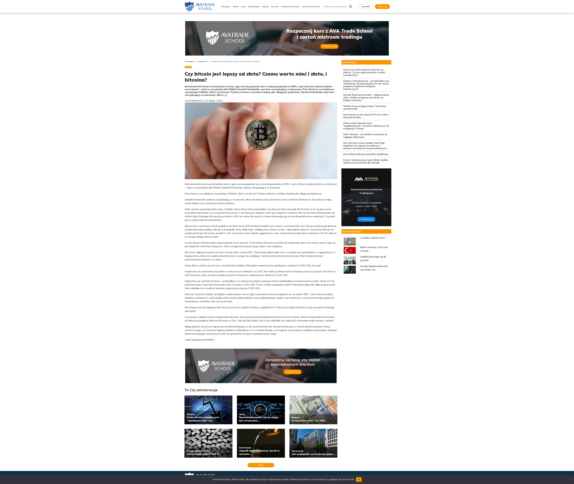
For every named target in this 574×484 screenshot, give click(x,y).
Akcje (243, 6)
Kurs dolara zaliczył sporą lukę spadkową (365, 154)
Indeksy (265, 6)
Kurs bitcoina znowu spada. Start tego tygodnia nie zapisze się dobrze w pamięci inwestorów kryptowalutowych (365, 145)
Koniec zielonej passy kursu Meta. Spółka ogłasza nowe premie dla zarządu (365, 161)
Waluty (236, 6)
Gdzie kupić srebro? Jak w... (204, 453)
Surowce (275, 6)
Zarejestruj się (292, 372)
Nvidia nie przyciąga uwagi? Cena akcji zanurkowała (364, 107)
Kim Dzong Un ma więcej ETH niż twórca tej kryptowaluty (365, 116)
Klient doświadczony (311, 6)
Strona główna (190, 61)
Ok (359, 479)
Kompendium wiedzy (290, 6)
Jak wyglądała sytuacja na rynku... (313, 453)
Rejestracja (382, 6)
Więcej (261, 465)
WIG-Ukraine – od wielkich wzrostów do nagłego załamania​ (365, 135)
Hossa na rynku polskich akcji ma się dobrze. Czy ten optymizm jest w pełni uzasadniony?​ (364, 72)
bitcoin (188, 67)
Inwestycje (225, 6)
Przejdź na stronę (329, 46)
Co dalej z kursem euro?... (373, 237)
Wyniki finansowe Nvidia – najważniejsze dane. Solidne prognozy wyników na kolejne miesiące (366, 97)
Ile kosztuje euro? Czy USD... (309, 420)
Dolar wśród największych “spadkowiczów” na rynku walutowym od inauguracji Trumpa (366, 126)
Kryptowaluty (253, 6)
